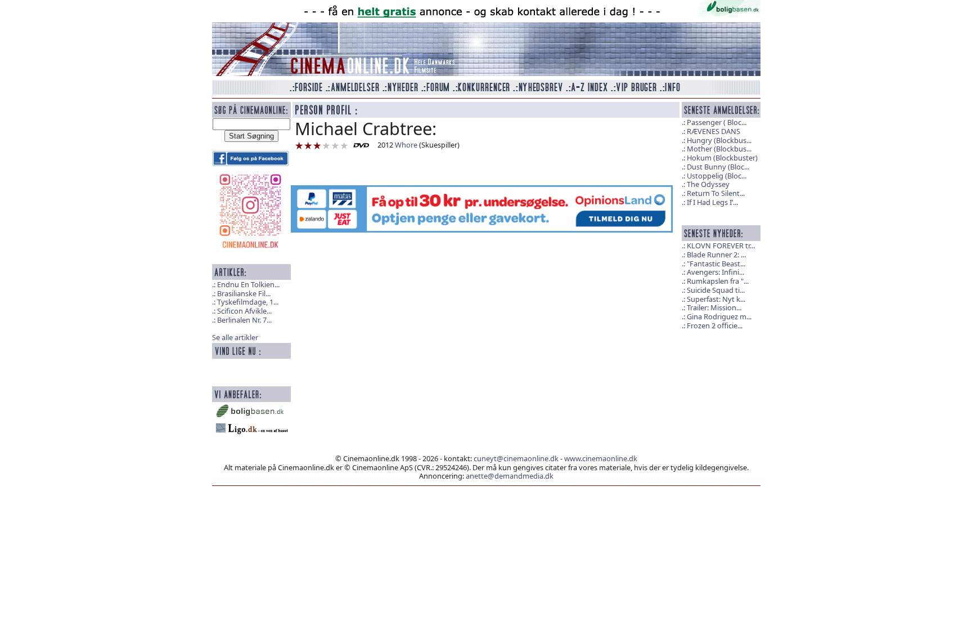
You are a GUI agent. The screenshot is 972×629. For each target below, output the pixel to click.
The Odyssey (708, 184)
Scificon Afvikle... (244, 311)
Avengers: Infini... (715, 272)
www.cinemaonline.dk (600, 458)
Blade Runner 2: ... (716, 254)
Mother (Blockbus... (719, 149)
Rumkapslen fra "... (718, 281)
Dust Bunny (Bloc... (718, 167)
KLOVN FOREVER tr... (721, 245)
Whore (406, 145)
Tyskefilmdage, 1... (247, 302)
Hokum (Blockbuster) (722, 158)
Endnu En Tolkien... (248, 284)
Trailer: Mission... (714, 307)
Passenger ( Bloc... (716, 122)
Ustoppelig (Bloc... (716, 176)
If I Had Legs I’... (712, 202)
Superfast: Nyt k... (716, 299)
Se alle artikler (235, 337)
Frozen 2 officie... (714, 325)
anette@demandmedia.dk (510, 476)
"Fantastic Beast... (716, 263)
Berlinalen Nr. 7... (244, 320)
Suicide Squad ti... (716, 290)
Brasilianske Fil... (244, 293)
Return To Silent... (716, 193)
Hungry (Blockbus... (719, 140)
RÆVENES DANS (713, 131)
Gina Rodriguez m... (719, 316)
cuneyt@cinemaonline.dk (516, 458)
